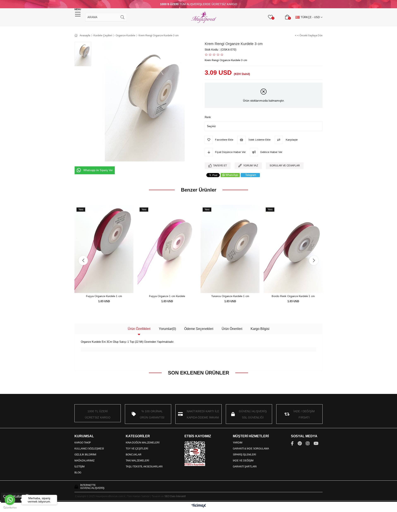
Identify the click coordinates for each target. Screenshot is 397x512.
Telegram (250, 175)
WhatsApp (232, 175)
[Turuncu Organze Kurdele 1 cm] (230, 249)
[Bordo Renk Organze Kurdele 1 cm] (293, 249)
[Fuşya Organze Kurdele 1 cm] (103, 249)
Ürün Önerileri (232, 329)
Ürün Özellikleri (139, 329)
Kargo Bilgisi (260, 329)
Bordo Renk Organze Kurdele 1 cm (293, 296)
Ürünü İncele (108, 285)
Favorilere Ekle (99, 285)
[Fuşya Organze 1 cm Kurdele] (167, 249)
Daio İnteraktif (178, 496)
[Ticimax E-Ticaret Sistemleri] (198, 506)
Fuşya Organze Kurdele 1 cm (104, 296)
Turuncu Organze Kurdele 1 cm (230, 296)
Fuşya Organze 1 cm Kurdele (167, 296)
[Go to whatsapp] (10, 500)
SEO (167, 496)
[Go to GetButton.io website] (10, 507)
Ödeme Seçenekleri (198, 329)
